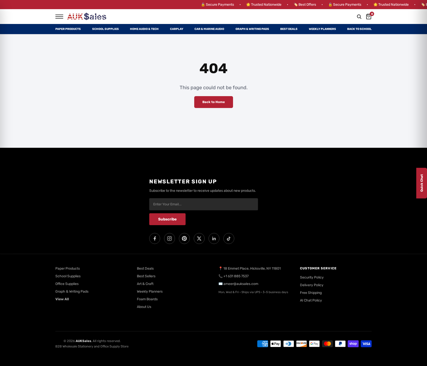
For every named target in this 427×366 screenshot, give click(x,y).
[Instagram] (169, 238)
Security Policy (312, 277)
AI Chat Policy (311, 300)
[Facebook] (154, 238)
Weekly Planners (322, 29)
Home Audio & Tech (144, 29)
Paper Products (68, 29)
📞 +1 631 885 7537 (233, 276)
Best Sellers (146, 276)
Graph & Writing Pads (252, 29)
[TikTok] (228, 238)
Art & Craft (145, 284)
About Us (144, 307)
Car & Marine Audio (209, 29)
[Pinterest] (184, 238)
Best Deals (289, 29)
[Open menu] (59, 17)
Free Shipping (311, 293)
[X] (199, 238)
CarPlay (176, 29)
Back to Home (213, 102)
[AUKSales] (87, 16)
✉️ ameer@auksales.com (238, 284)
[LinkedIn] (214, 238)
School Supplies (105, 29)
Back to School (359, 29)
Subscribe (167, 219)
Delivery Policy (311, 285)
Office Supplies (67, 284)
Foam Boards (147, 299)
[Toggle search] (359, 16)
